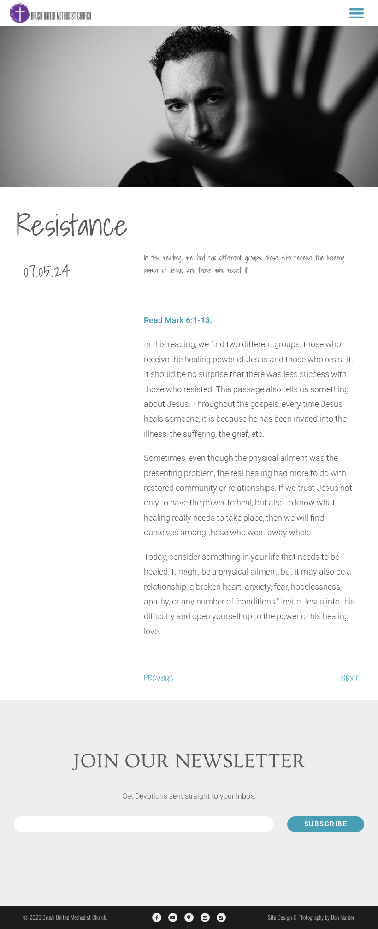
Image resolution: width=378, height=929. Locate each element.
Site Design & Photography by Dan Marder (311, 917)
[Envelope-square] (205, 917)
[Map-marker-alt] (189, 917)
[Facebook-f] (156, 917)
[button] (356, 13)
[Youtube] (172, 917)
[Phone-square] (221, 917)
